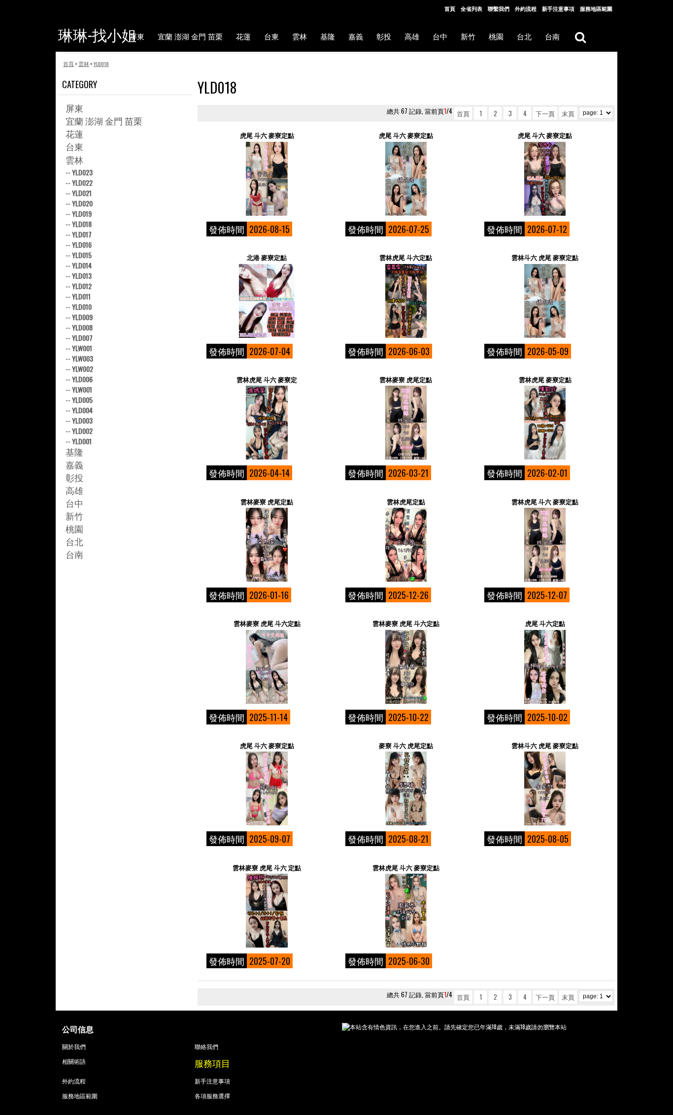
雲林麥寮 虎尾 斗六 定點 (267, 867)
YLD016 (82, 244)
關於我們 (74, 1046)
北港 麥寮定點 (267, 257)
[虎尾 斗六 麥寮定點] (266, 179)
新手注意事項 (558, 8)
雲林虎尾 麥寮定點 (545, 379)
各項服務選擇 (212, 1095)
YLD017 (82, 234)
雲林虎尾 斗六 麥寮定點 (544, 501)
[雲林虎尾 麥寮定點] (544, 422)
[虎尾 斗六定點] (544, 667)
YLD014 (82, 265)
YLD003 (82, 420)
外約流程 (526, 8)
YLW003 (82, 358)
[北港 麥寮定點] (266, 301)
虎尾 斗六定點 (545, 623)
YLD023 (82, 172)
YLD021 (82, 193)
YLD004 (82, 410)
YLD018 (82, 224)
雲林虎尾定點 (406, 501)
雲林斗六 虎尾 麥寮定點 (544, 257)
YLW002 (82, 368)
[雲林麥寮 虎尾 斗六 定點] (266, 911)
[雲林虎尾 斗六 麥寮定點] (544, 545)
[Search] (580, 37)
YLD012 (82, 286)
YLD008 (82, 327)
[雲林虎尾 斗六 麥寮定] (266, 422)
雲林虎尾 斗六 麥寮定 (266, 379)
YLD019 (82, 213)
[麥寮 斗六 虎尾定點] (405, 788)
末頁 (568, 113)
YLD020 (82, 203)
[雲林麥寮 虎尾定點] (405, 422)
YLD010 (82, 306)
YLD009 (82, 317)
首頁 (449, 8)
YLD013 (82, 275)
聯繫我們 (498, 8)
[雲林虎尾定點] (405, 545)
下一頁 (545, 113)
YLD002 (82, 431)
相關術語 (74, 1061)
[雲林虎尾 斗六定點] (405, 301)
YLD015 (82, 255)
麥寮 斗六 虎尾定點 (406, 745)
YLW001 (82, 348)
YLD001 (82, 441)
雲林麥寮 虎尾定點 (405, 379)
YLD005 (82, 399)
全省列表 (471, 8)
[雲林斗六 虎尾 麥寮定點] (544, 301)
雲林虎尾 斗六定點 (405, 257)
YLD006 (82, 379)
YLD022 (82, 182)
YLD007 (82, 337)
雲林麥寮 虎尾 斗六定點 (267, 623)
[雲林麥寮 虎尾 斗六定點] (266, 667)
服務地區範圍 (596, 8)
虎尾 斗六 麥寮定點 (267, 135)
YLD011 (81, 296)
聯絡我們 (206, 1046)
